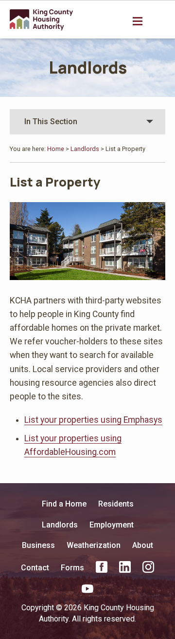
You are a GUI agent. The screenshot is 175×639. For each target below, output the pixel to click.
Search (158, 21)
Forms (72, 567)
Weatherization (94, 545)
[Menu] (138, 20)
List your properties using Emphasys (93, 420)
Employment (111, 524)
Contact (35, 567)
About (142, 545)
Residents (116, 503)
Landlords (88, 67)
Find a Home (64, 503)
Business (38, 545)
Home (55, 148)
